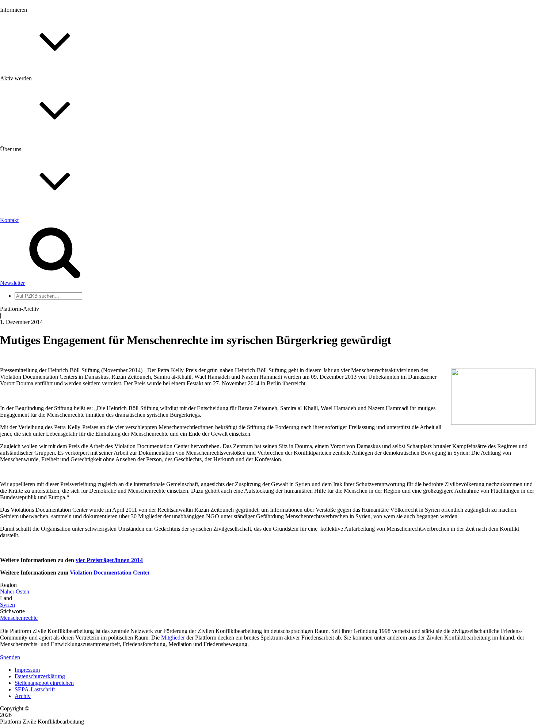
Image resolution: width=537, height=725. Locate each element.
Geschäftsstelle (32, 282)
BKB (21, 357)
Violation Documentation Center (110, 572)
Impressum (27, 670)
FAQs (21, 183)
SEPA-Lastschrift (35, 689)
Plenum (23, 302)
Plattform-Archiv (34, 130)
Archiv (23, 696)
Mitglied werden (34, 163)
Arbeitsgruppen (32, 309)
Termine (24, 98)
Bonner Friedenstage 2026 (45, 105)
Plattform (25, 85)
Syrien (7, 605)
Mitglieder (26, 176)
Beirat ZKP (28, 344)
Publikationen (30, 118)
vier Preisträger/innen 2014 (109, 560)
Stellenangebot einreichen (44, 683)
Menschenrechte (19, 618)
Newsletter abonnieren (40, 91)
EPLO (22, 350)
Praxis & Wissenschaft (40, 212)
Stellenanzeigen (33, 111)
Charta (22, 241)
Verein (22, 296)
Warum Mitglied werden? (44, 170)
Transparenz (29, 247)
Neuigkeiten (29, 78)
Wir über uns (29, 234)
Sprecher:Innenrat (35, 289)
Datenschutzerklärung (40, 676)
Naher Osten (14, 591)
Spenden (10, 657)
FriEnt (22, 337)
